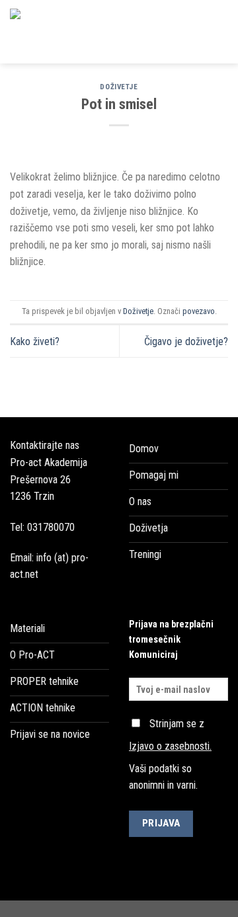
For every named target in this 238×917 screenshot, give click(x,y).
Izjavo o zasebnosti (169, 746)
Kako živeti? (35, 341)
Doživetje (119, 87)
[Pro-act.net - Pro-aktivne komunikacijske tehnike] (97, 32)
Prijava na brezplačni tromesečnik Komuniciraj (171, 639)
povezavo (198, 311)
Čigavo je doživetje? (186, 341)
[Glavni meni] (220, 31)
